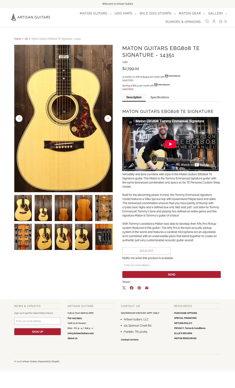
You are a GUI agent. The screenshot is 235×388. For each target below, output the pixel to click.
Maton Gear (190, 13)
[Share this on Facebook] (131, 288)
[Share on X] (125, 288)
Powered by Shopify (48, 361)
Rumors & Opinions (183, 22)
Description (134, 97)
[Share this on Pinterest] (139, 288)
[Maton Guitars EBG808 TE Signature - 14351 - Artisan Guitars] (63, 118)
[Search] (207, 21)
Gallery (216, 13)
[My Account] (214, 21)
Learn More (127, 80)
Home (17, 38)
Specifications (160, 97)
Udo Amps (124, 13)
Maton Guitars (94, 13)
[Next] (107, 118)
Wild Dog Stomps (156, 13)
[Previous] (19, 118)
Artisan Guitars (29, 361)
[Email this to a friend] (147, 288)
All (26, 38)
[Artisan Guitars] (31, 17)
